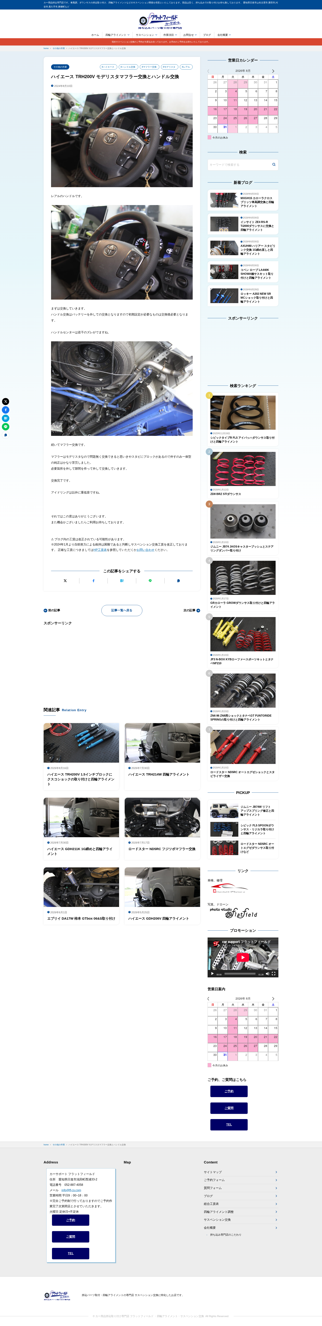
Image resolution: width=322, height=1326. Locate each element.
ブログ (207, 34)
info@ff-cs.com (71, 1190)
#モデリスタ (169, 67)
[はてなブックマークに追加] (122, 580)
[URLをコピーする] (179, 580)
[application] (243, 957)
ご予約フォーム (214, 1180)
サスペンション (145, 34)
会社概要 (222, 34)
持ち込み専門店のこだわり (225, 1234)
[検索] (274, 164)
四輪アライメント (115, 34)
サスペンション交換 (217, 1219)
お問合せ (188, 34)
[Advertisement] (122, 661)
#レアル (186, 67)
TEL (229, 1124)
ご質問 (229, 1108)
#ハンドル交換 (128, 67)
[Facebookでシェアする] (93, 580)
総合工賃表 (211, 1203)
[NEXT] (274, 70)
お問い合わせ (145, 549)
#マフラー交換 (149, 67)
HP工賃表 (100, 549)
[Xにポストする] (65, 580)
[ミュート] (267, 974)
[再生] (212, 974)
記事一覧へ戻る (121, 610)
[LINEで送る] (150, 580)
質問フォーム (213, 1188)
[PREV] (211, 70)
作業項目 (168, 34)
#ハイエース (108, 67)
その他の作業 (60, 67)
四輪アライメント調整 (219, 1211)
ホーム (95, 34)
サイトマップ (213, 1172)
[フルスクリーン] (273, 974)
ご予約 (229, 1091)
